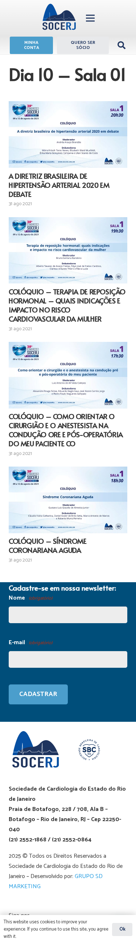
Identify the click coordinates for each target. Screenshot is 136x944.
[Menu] (90, 18)
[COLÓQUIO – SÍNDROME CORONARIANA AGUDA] (68, 500)
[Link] (59, 18)
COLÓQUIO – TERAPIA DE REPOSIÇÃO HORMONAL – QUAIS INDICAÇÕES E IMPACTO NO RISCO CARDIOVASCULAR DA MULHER (67, 305)
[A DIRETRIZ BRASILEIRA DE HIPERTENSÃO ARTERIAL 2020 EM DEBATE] (68, 134)
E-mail (30, 642)
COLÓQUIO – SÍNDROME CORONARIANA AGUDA (48, 545)
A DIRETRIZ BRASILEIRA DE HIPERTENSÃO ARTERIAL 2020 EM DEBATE (59, 185)
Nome (30, 598)
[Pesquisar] (121, 45)
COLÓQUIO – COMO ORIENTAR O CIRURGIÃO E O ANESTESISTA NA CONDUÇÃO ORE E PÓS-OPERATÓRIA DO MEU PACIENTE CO (66, 429)
